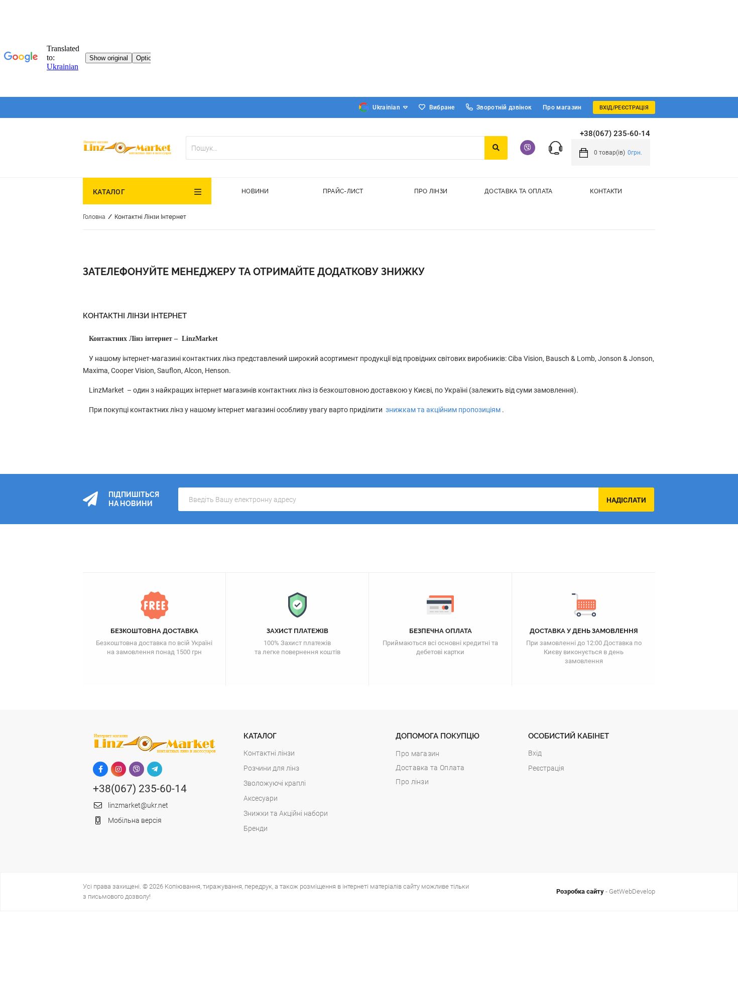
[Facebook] (100, 769)
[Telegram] (154, 769)
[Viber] (527, 147)
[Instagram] (118, 769)
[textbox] (335, 148)
